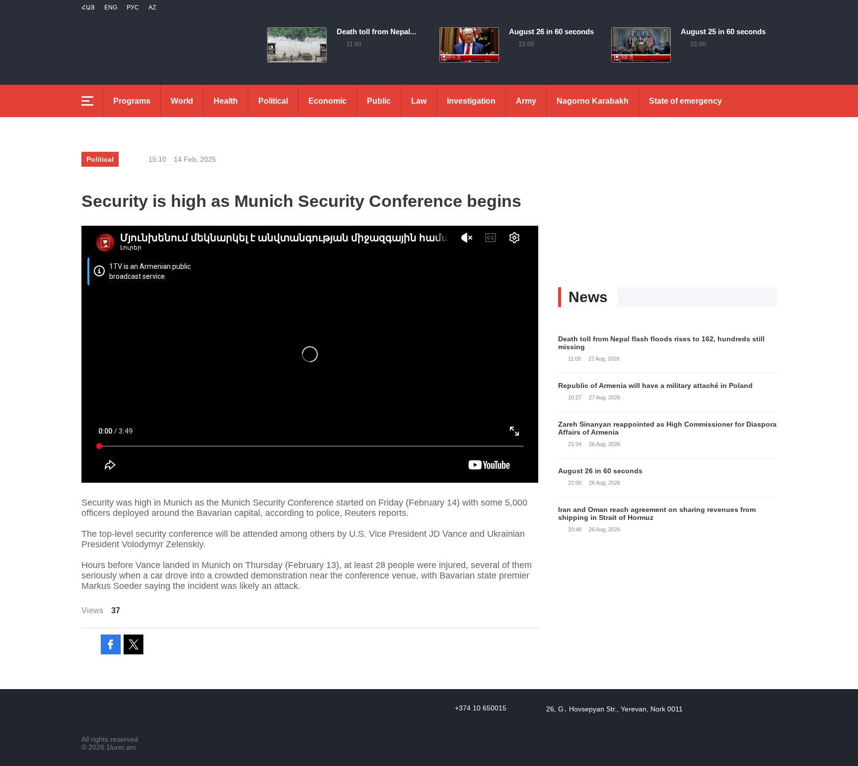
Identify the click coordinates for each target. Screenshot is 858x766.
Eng (110, 7)
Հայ (88, 7)
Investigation (471, 101)
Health (226, 101)
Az (152, 7)
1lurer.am (121, 747)
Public (379, 101)
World (182, 101)
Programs (131, 101)
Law (419, 101)
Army (526, 101)
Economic (327, 101)
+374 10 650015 (480, 708)
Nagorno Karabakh (593, 101)
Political (273, 101)
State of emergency (685, 101)
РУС (133, 7)
